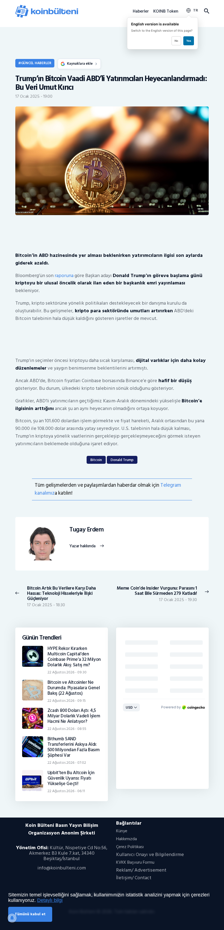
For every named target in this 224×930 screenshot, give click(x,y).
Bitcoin (96, 460)
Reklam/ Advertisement (141, 870)
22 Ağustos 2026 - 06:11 (66, 791)
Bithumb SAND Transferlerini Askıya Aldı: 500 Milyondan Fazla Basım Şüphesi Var (74, 747)
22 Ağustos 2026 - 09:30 (67, 672)
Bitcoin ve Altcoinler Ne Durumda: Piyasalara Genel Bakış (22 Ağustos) (74, 688)
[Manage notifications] (12, 918)
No (176, 40)
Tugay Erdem (86, 530)
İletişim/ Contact (133, 878)
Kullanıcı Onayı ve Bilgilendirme (150, 854)
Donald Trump (122, 460)
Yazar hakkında (82, 546)
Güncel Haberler (36, 63)
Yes (188, 40)
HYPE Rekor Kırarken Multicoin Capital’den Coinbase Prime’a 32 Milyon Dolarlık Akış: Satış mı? (74, 657)
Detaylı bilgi (50, 900)
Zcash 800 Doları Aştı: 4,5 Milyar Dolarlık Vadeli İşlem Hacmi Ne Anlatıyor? (74, 716)
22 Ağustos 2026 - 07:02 (67, 762)
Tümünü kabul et (30, 914)
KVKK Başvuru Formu (135, 862)
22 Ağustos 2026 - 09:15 (67, 700)
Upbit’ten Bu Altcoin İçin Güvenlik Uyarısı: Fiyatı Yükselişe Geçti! (71, 778)
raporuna (64, 276)
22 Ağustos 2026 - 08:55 (67, 729)
